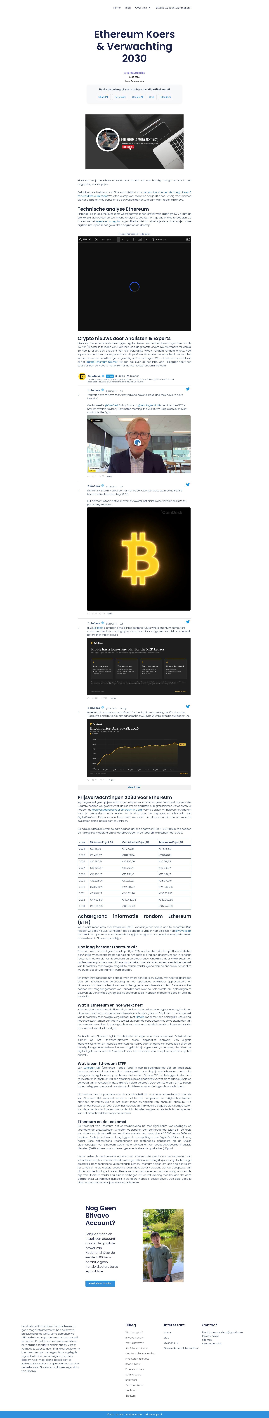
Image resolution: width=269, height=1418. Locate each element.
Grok (151, 96)
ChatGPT (103, 96)
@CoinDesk (111, 391)
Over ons (141, 7)
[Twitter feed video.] (139, 444)
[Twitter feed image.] (139, 559)
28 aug (123, 708)
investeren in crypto (108, 221)
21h (121, 486)
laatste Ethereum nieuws (101, 362)
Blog (128, 7)
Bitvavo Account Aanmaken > (174, 7)
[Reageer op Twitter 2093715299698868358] (88, 477)
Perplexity (120, 96)
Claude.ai (165, 96)
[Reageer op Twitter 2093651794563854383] (88, 698)
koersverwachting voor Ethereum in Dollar (117, 809)
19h (121, 391)
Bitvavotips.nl (183, 931)
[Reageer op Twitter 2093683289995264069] (88, 614)
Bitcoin (140, 1017)
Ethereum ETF (92, 1068)
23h (122, 624)
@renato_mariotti (149, 405)
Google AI (137, 96)
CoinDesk (93, 390)
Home (117, 7)
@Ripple (98, 628)
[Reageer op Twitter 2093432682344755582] (88, 780)
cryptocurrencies (134, 73)
